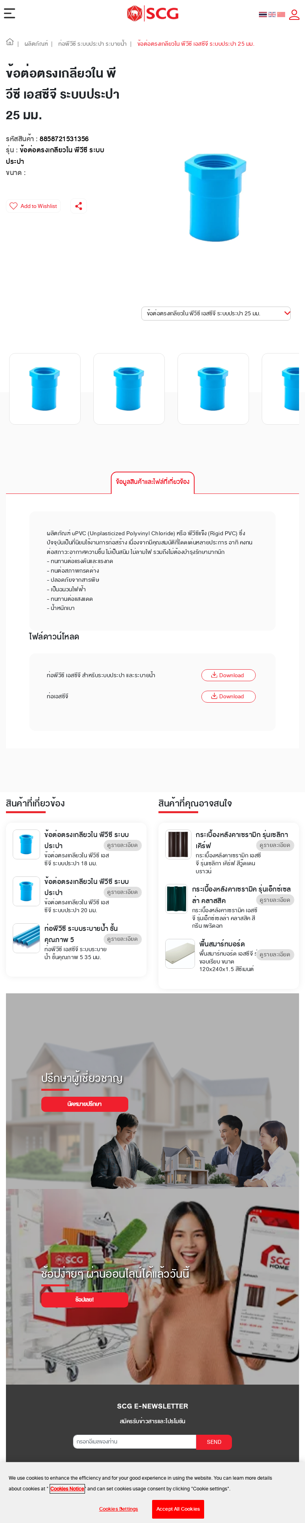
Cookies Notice (67, 1489)
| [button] (18, 44)
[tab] (153, 483)
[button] (10, 44)
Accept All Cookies (178, 1509)
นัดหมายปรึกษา (85, 1104)
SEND (214, 1442)
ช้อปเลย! (84, 1299)
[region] (152, 1492)
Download (231, 675)
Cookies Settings (118, 1509)
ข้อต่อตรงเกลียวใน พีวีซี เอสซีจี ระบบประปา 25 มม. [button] (204, 313)
